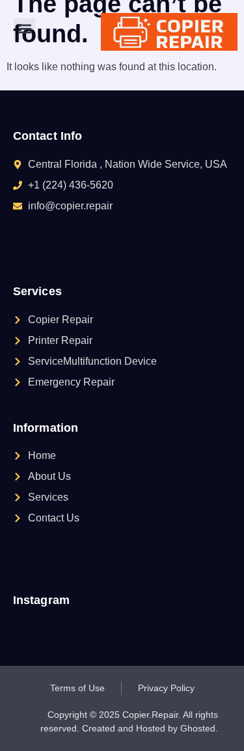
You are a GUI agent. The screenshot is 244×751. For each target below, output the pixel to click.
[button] (24, 29)
